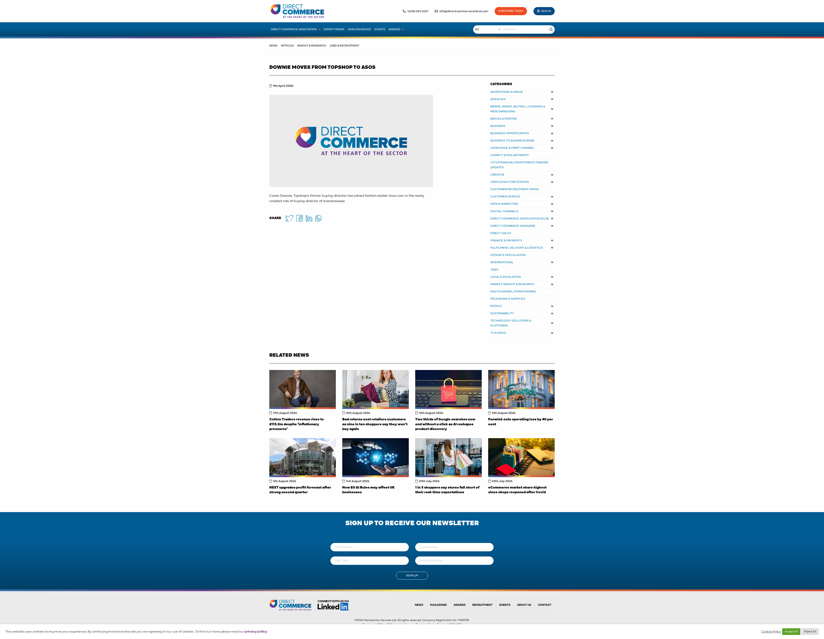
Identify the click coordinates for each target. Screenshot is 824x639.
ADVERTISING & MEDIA (506, 91)
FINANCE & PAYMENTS (506, 240)
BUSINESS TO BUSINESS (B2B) (512, 140)
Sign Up (412, 575)
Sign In (546, 11)
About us (524, 605)
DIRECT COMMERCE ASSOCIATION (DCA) (519, 218)
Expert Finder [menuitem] (334, 29)
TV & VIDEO (498, 332)
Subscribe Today (510, 11)
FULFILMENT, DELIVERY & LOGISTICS (516, 247)
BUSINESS (497, 126)
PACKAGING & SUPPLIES (507, 298)
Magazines (438, 605)
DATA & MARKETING (504, 203)
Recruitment (482, 605)
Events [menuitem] (379, 29)
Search (551, 29)
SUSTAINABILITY (502, 313)
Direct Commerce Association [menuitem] (294, 29)
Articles (287, 45)
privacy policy (256, 631)
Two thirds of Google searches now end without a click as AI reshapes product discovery (445, 424)
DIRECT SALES (500, 233)
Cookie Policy (771, 631)
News (273, 45)
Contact (544, 605)
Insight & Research (311, 45)
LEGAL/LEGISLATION (505, 276)
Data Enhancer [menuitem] (359, 29)
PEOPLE (496, 306)
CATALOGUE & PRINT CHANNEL (512, 147)
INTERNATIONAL (501, 262)
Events (504, 605)
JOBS (494, 269)
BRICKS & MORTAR (503, 118)
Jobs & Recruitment (344, 45)
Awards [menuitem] (394, 29)
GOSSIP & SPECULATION (508, 255)
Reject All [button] (810, 631)
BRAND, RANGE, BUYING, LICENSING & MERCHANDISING (517, 109)
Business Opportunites (509, 133)
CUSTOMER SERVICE (505, 196)
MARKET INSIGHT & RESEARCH (512, 284)
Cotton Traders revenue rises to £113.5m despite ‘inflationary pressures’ (296, 424)
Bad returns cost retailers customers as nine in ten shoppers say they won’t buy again (374, 424)
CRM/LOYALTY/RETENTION (509, 181)
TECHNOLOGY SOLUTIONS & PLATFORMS (511, 323)
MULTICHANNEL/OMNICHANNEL (513, 291)
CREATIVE (497, 174)
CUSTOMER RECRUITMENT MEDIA (514, 189)
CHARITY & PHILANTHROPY (509, 155)
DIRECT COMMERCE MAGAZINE (512, 225)
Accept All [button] (791, 631)
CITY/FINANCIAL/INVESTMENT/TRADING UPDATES (519, 165)
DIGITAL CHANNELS (504, 211)
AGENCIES (498, 99)
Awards (459, 605)
